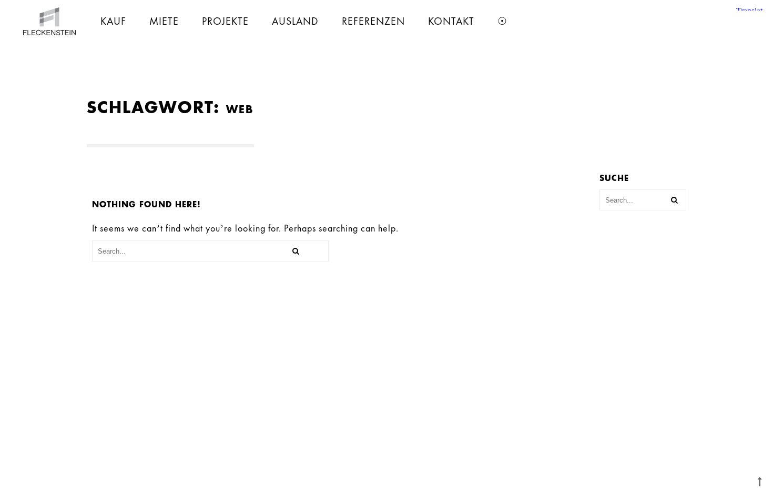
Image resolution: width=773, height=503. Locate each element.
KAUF (113, 21)
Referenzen (373, 21)
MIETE (164, 21)
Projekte (225, 21)
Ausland (295, 21)
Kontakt (451, 21)
